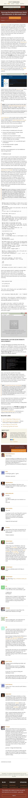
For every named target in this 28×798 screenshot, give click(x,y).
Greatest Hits (4, 787)
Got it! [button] (14, 795)
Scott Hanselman (14, 2)
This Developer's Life (13, 787)
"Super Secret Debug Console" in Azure (17, 105)
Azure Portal (20, 89)
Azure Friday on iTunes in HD (10, 424)
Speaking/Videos (23, 785)
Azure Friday (6, 419)
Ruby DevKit (24, 42)
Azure (6, 20)
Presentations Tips (24, 787)
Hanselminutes (12, 785)
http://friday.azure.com (14, 419)
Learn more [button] (20, 792)
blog (9, 3)
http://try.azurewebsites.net (8, 411)
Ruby (16, 20)
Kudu (2, 118)
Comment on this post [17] (15, 17)
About (11, 441)
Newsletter (15, 441)
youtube (17, 3)
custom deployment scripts (19, 120)
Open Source (11, 20)
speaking (22, 3)
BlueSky (16, 446)
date (19, 8)
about (5, 3)
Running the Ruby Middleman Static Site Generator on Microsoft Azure (14, 13)
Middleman (4, 24)
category (14, 8)
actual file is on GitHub (6, 170)
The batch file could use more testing (13, 385)
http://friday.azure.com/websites (11, 421)
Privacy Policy (4, 785)
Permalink (12, 447)
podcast (12, 3)
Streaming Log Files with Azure (10, 426)
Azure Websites (5, 117)
